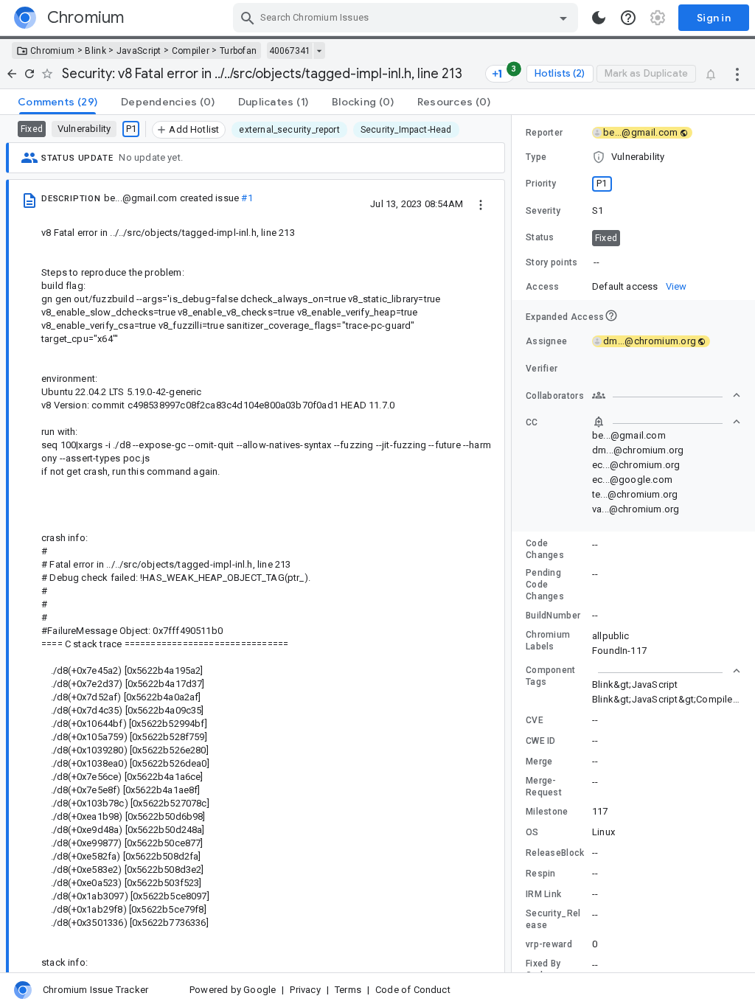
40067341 (289, 51)
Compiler (190, 51)
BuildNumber (553, 615)
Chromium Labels (548, 641)
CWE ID (541, 741)
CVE (534, 720)
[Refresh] (29, 74)
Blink (95, 51)
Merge (539, 761)
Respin (541, 873)
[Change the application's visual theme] (598, 17)
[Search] (248, 18)
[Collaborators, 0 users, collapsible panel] (666, 395)
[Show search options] (563, 18)
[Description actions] (481, 203)
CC (532, 422)
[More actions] (737, 74)
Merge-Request (544, 787)
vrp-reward (549, 944)
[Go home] (12, 74)
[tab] (57, 101)
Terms (348, 989)
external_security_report (289, 130)
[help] (628, 17)
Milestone (547, 811)
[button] (633, 157)
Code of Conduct (412, 989)
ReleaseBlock (555, 853)
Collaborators (555, 396)
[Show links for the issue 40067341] (319, 51)
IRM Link (543, 894)
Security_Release (553, 919)
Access (543, 287)
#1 (246, 197)
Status (540, 237)
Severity (543, 211)
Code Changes (545, 549)
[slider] (514, 543)
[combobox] (407, 18)
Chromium (52, 51)
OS (532, 832)
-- (596, 262)
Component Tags (551, 676)
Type (536, 157)
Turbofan (238, 51)
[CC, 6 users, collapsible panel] (666, 421)
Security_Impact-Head (406, 130)
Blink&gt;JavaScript (635, 684)
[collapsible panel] (666, 670)
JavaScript (138, 51)
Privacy (305, 989)
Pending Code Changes (545, 585)
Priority (541, 183)
